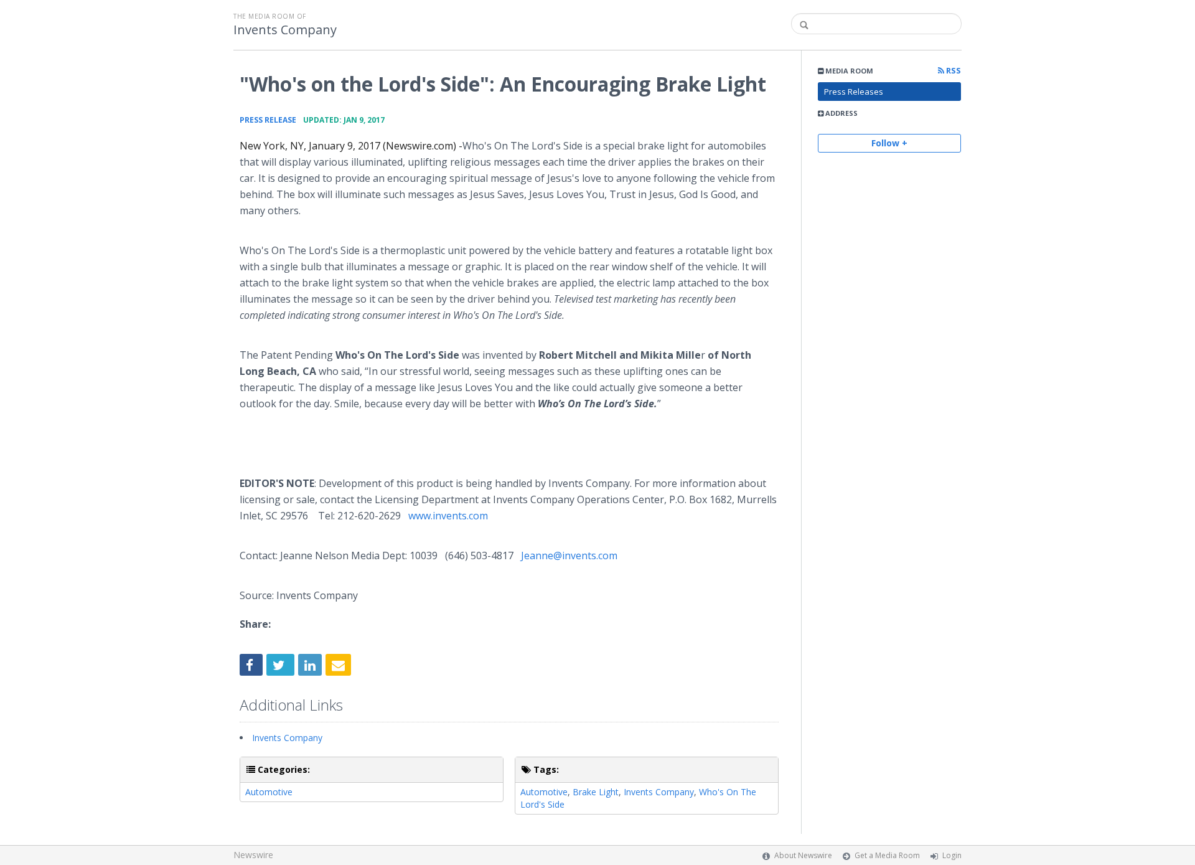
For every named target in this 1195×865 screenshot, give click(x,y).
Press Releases (853, 91)
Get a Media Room (887, 855)
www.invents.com (448, 515)
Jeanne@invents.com (569, 555)
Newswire (253, 855)
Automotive (269, 792)
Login (952, 855)
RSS (952, 71)
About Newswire (803, 855)
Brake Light (596, 792)
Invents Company (285, 30)
